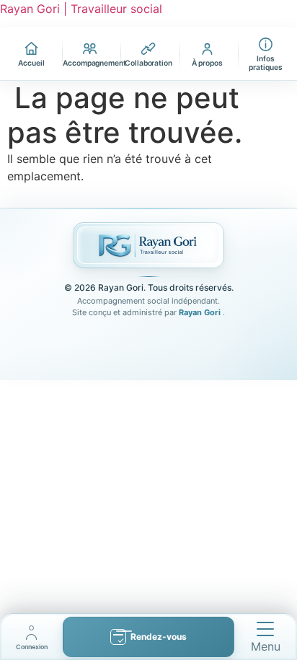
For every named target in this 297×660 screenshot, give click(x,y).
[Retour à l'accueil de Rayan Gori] (148, 245)
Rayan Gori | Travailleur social (81, 8)
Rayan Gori (201, 312)
